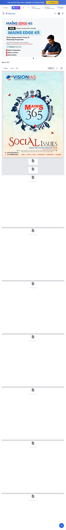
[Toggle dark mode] (23, 8)
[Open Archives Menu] (61, 525)
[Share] (61, 68)
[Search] (55, 13)
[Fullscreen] (57, 68)
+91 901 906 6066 (36, 8)
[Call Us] (28, 7)
